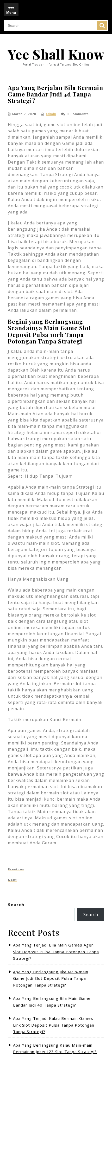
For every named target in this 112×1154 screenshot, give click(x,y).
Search (102, 25)
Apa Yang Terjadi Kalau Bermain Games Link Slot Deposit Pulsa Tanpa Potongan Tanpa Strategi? (53, 1025)
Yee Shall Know (56, 54)
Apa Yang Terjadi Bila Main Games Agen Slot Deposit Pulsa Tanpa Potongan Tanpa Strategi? (56, 951)
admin (51, 114)
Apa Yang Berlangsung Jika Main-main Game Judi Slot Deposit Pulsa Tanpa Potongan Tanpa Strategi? (50, 978)
